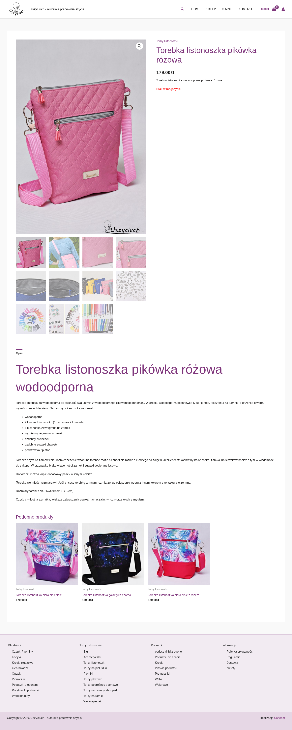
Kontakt (245, 9)
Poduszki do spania (167, 657)
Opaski (16, 673)
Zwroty (230, 668)
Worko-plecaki (92, 701)
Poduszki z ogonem (25, 684)
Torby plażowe (92, 679)
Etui (85, 651)
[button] (182, 9)
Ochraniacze (20, 668)
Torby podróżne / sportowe (100, 684)
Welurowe (161, 684)
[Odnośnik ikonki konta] (283, 9)
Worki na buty (21, 695)
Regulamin (233, 657)
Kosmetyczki (92, 657)
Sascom (279, 717)
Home (195, 9)
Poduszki (157, 645)
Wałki (158, 679)
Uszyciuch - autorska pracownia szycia (57, 9)
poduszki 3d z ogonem (169, 651)
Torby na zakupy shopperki (100, 690)
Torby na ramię (93, 695)
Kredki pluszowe (22, 662)
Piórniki (88, 673)
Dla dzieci (14, 645)
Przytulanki (162, 673)
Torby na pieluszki (95, 668)
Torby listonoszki (167, 41)
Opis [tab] (19, 353)
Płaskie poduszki (166, 668)
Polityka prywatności (239, 651)
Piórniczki (18, 679)
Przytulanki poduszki (25, 690)
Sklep (211, 9)
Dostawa (232, 662)
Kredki (159, 662)
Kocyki (16, 657)
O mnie (227, 9)
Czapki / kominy (22, 651)
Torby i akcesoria (90, 645)
